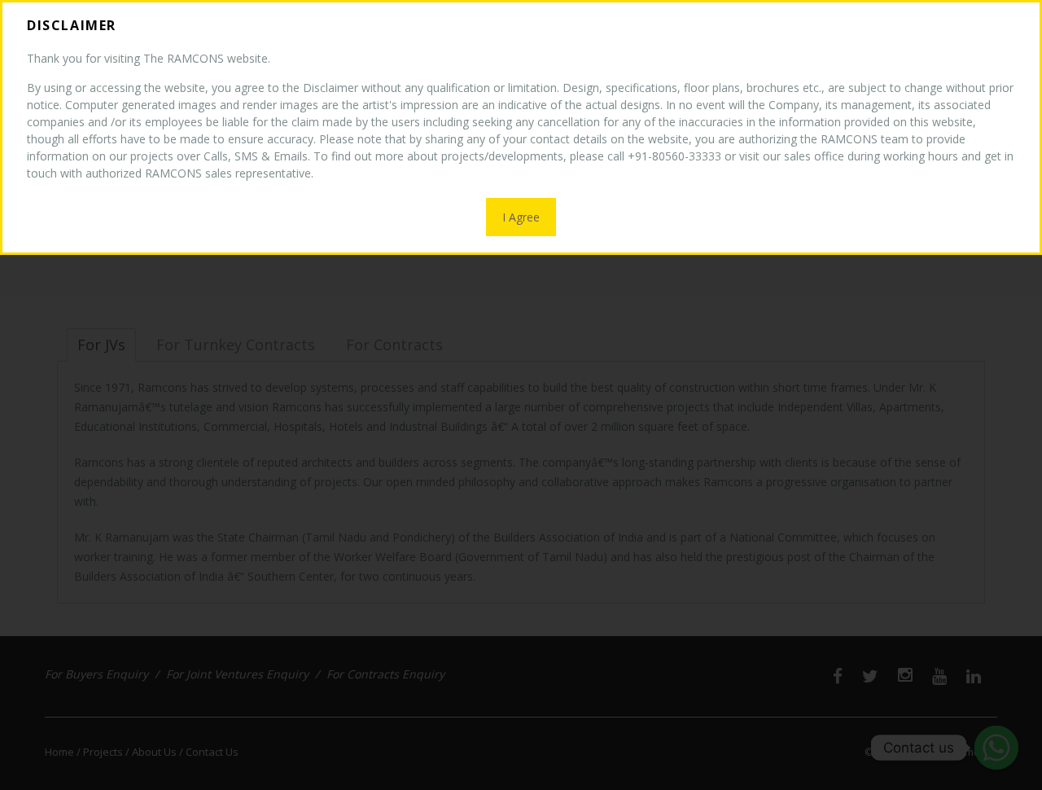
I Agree (521, 217)
